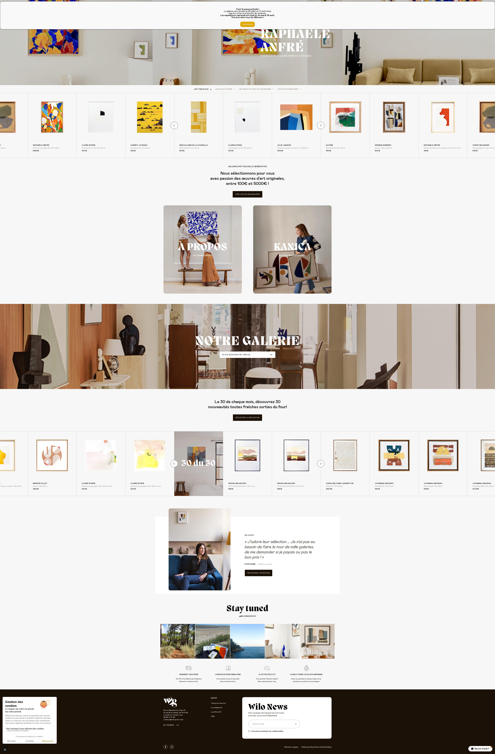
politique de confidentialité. (272, 731)
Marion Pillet (40, 483)
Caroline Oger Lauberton (340, 483)
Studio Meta (327, 747)
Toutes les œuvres (218, 703)
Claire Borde (88, 145)
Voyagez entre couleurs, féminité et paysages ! (285, 56)
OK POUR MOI (247, 24)
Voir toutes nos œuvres (247, 194)
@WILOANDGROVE (247, 616)
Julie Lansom (284, 145)
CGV (213, 716)
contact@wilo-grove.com (173, 719)
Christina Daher (481, 145)
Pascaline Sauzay (237, 483)
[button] (480, 748)
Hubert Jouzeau (139, 145)
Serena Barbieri (383, 145)
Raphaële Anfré (41, 145)
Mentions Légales (291, 747)
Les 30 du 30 (216, 712)
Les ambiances (216, 707)
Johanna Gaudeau (384, 483)
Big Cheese (315, 747)
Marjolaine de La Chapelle (193, 145)
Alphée (329, 145)
